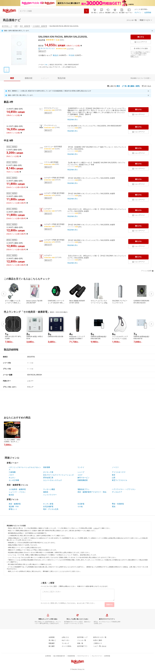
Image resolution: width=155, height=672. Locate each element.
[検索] (86, 11)
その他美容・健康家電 (39, 26)
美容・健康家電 (25, 26)
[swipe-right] (151, 294)
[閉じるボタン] (152, 31)
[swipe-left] (4, 294)
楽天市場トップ (7, 26)
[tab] (12, 78)
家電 (16, 26)
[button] (101, 10)
